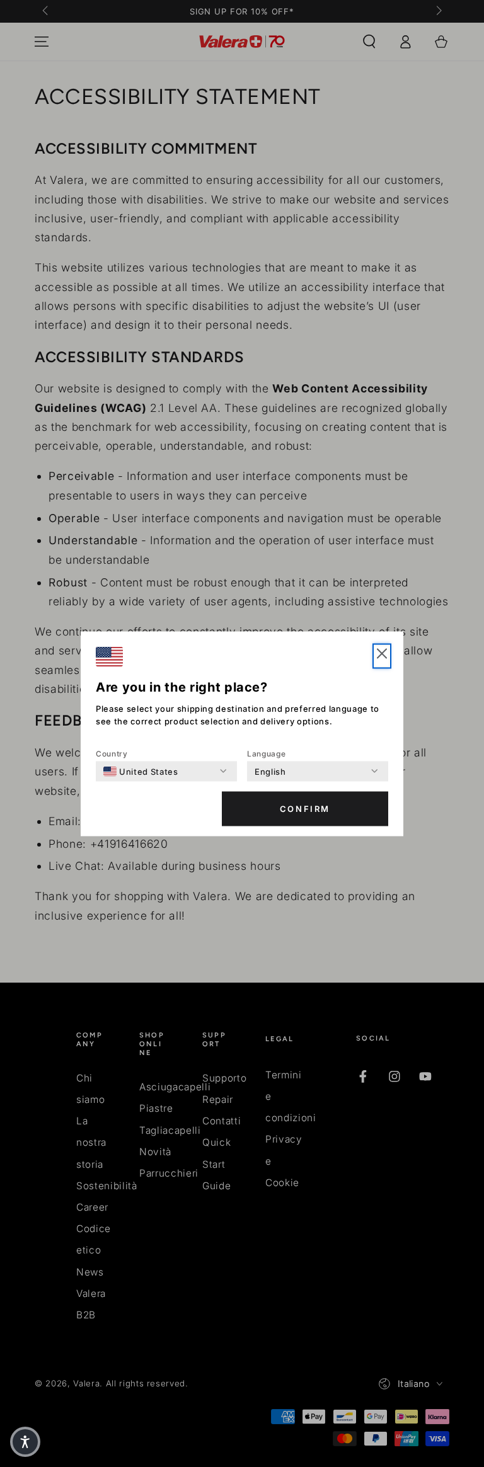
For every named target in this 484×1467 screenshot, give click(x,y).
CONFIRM (305, 809)
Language (266, 753)
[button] (382, 655)
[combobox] (140, 771)
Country (112, 753)
